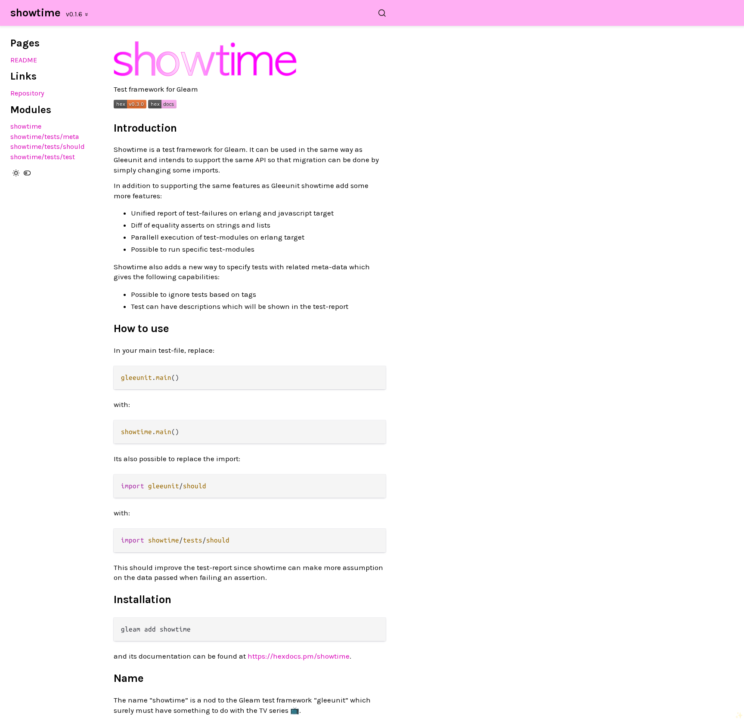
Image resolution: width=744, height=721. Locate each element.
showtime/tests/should (47, 146)
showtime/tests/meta (44, 136)
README (23, 60)
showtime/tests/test (42, 157)
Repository (27, 93)
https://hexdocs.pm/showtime (299, 656)
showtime (35, 12)
